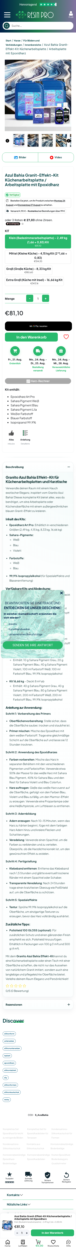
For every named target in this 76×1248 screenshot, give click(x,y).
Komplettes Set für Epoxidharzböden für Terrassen (37, 1133)
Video (58, 157)
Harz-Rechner (40, 381)
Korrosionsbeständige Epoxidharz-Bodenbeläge (14, 1159)
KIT (7, 231)
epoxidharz (9, 1063)
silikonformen (10, 1085)
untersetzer (9, 1041)
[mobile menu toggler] (7, 15)
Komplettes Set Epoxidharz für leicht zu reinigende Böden (13, 1133)
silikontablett (10, 1070)
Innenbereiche (33, 44)
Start (8, 40)
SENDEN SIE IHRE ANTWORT (33, 645)
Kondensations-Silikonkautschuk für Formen (61, 1133)
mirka (6, 1099)
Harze (17, 40)
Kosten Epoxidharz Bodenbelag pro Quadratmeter (60, 1159)
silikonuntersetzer (12, 1048)
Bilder (22, 157)
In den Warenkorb (31, 337)
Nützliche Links (17, 1204)
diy (5, 1078)
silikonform (9, 1034)
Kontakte (13, 1195)
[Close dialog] (61, 593)
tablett (7, 1056)
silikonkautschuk (11, 1092)
